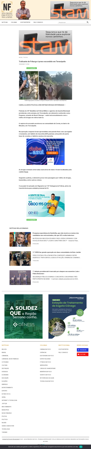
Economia (5, 375)
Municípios (5, 410)
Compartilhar (32, 68)
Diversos (5, 371)
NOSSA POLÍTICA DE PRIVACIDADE (10, 439)
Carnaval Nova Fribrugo (10, 359)
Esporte (4, 391)
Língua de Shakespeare (48, 368)
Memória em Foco (46, 371)
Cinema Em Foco (45, 349)
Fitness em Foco (45, 362)
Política (4, 419)
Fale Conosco (38, 22)
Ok (81, 446)
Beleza (4, 349)
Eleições (4, 381)
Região (4, 422)
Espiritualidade (45, 359)
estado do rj (6, 394)
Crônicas (43, 352)
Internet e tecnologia (9, 400)
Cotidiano (5, 362)
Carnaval (5, 355)
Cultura (4, 365)
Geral (4, 397)
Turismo (4, 432)
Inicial (20, 57)
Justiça (4, 403)
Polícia (26, 57)
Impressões (44, 365)
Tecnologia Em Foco (47, 381)
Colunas (14, 22)
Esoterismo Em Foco (47, 355)
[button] (87, 22)
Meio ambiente (6, 407)
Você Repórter (25, 22)
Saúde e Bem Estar (8, 426)
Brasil (4, 352)
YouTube (82, 354)
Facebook (83, 350)
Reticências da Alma (47, 378)
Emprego (5, 384)
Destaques (5, 368)
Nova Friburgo (7, 413)
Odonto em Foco (45, 375)
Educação (5, 378)
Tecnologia (6, 429)
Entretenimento (7, 387)
